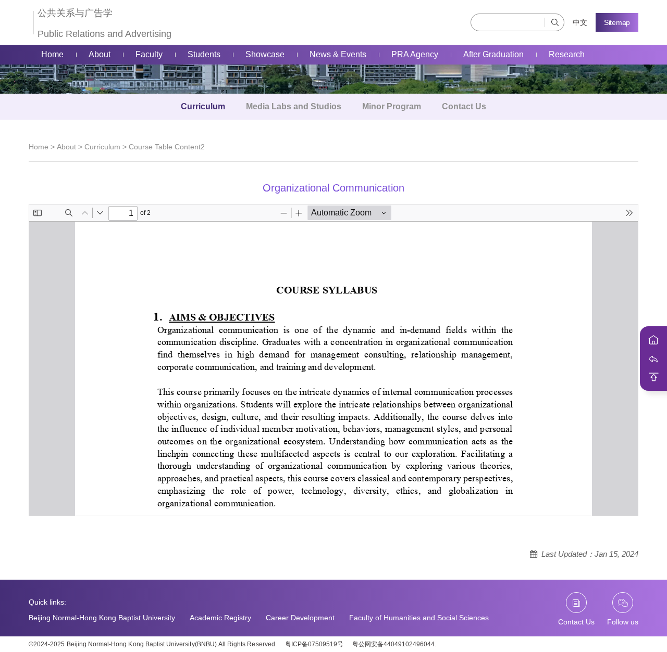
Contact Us (464, 106)
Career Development (300, 617)
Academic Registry (220, 617)
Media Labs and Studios (293, 106)
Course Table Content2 (167, 147)
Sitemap (617, 22)
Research (567, 54)
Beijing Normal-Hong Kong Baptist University (102, 617)
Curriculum (203, 106)
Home (52, 54)
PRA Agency (414, 54)
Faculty (149, 54)
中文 (580, 22)
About (99, 54)
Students (204, 54)
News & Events (338, 54)
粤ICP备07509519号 (314, 644)
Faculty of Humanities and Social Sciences (419, 617)
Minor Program (391, 106)
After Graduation (493, 54)
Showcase (265, 54)
